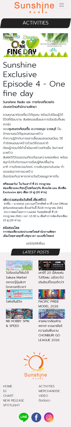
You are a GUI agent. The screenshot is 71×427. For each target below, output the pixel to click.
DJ (4, 391)
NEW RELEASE (13, 400)
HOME (7, 386)
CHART (8, 395)
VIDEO (43, 395)
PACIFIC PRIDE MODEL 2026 (48, 304)
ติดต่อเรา (44, 400)
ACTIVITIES (35, 23)
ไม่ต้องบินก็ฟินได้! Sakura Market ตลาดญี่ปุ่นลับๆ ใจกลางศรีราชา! (17, 279)
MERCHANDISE (49, 391)
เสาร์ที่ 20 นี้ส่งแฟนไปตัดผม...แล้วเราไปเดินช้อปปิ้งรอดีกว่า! (51, 277)
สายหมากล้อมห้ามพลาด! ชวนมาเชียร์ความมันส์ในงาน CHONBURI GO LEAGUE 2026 (50, 330)
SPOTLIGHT (11, 405)
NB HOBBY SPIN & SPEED (17, 323)
